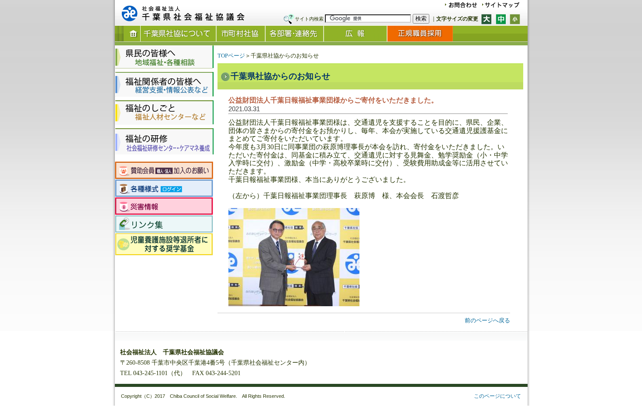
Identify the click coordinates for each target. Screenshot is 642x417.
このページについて (497, 396)
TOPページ (231, 55)
